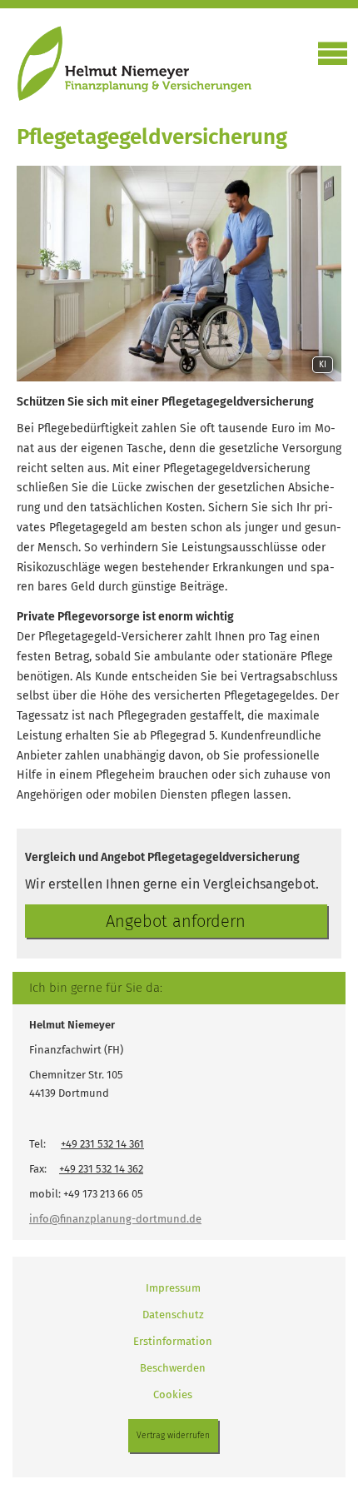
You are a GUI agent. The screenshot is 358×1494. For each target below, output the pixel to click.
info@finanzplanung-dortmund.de (115, 1219)
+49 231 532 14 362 (101, 1169)
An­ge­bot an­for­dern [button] (176, 921)
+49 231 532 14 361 (102, 1144)
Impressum (173, 1288)
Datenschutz (173, 1314)
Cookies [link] (172, 1394)
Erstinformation (172, 1341)
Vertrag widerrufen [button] (173, 1435)
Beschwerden (173, 1368)
